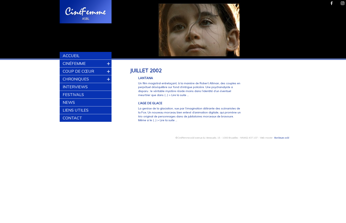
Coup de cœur (78, 71)
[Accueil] (86, 12)
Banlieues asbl (281, 137)
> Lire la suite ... (179, 95)
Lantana (145, 78)
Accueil (71, 55)
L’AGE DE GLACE (150, 103)
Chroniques (76, 78)
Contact (72, 117)
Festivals (73, 94)
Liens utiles (76, 110)
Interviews (75, 86)
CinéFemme (74, 63)
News (69, 102)
